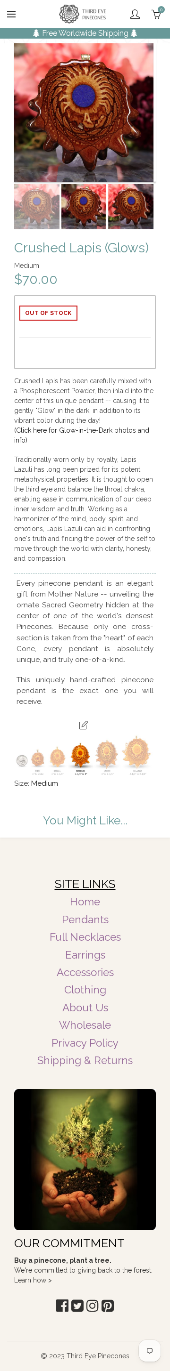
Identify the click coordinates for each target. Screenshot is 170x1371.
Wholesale (85, 1025)
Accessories (85, 972)
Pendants (85, 919)
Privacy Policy (85, 1043)
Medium (44, 783)
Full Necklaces (85, 937)
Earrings (85, 955)
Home (85, 901)
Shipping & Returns (85, 1060)
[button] (62, 1306)
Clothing (85, 990)
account (135, 14)
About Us (85, 1007)
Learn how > (33, 1280)
